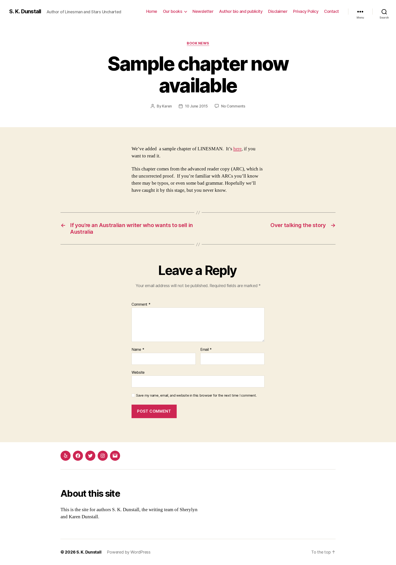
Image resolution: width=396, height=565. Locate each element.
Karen (167, 106)
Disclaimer (277, 11)
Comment (141, 304)
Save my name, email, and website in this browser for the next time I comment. (196, 395)
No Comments (233, 106)
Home (151, 11)
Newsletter (202, 11)
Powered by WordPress (129, 552)
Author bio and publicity (240, 11)
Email (206, 350)
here (237, 149)
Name (138, 350)
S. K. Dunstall (25, 11)
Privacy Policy (305, 11)
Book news (198, 43)
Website (138, 372)
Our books (172, 11)
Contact (331, 11)
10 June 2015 (196, 106)
